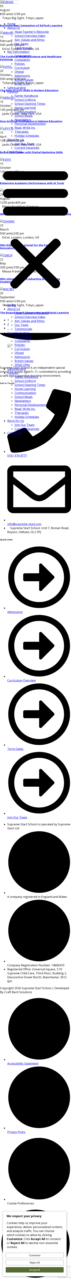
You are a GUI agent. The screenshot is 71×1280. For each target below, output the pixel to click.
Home (11, 24)
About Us (13, 28)
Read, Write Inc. (25, 128)
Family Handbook (26, 96)
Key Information (18, 52)
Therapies (22, 132)
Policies (20, 64)
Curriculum (22, 68)
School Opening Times (30, 104)
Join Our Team (24, 144)
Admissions (22, 76)
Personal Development (30, 124)
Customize (34, 1255)
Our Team (21, 44)
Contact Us (14, 152)
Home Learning (25, 108)
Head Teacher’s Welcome (32, 32)
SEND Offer (22, 84)
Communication (25, 112)
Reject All (35, 1262)
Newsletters (23, 120)
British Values (24, 80)
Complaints (22, 60)
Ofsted (19, 72)
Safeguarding (16, 88)
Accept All (34, 1270)
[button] (35, 228)
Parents (12, 92)
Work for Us (15, 140)
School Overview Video (30, 36)
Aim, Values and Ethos (30, 40)
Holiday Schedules (27, 136)
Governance (23, 56)
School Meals (24, 116)
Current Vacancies (27, 148)
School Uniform (25, 100)
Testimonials (23, 48)
